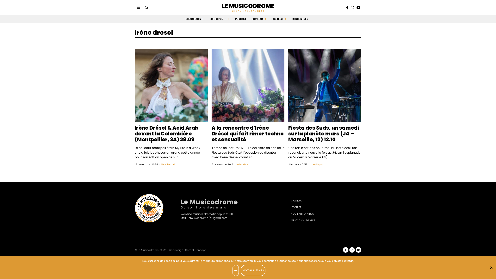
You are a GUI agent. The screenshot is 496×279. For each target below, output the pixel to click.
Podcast (240, 19)
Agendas (277, 19)
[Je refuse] (491, 268)
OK (235, 270)
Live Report (168, 164)
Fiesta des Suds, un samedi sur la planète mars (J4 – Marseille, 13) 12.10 (323, 133)
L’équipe (296, 207)
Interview (243, 164)
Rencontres (300, 19)
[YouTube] (358, 7)
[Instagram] (352, 7)
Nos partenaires (302, 213)
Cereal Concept (195, 250)
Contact (297, 200)
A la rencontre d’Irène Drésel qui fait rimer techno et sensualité (248, 133)
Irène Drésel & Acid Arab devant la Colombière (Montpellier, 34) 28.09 (166, 133)
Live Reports (218, 19)
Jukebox (258, 19)
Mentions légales (303, 220)
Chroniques (193, 19)
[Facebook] (347, 7)
